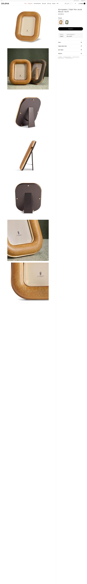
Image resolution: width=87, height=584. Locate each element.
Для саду (49, 3)
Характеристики (62, 46)
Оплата (60, 53)
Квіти (26, 3)
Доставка (60, 50)
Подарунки (30, 3)
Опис (59, 42)
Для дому (44, 3)
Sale (57, 3)
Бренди (53, 3)
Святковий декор (37, 3)
